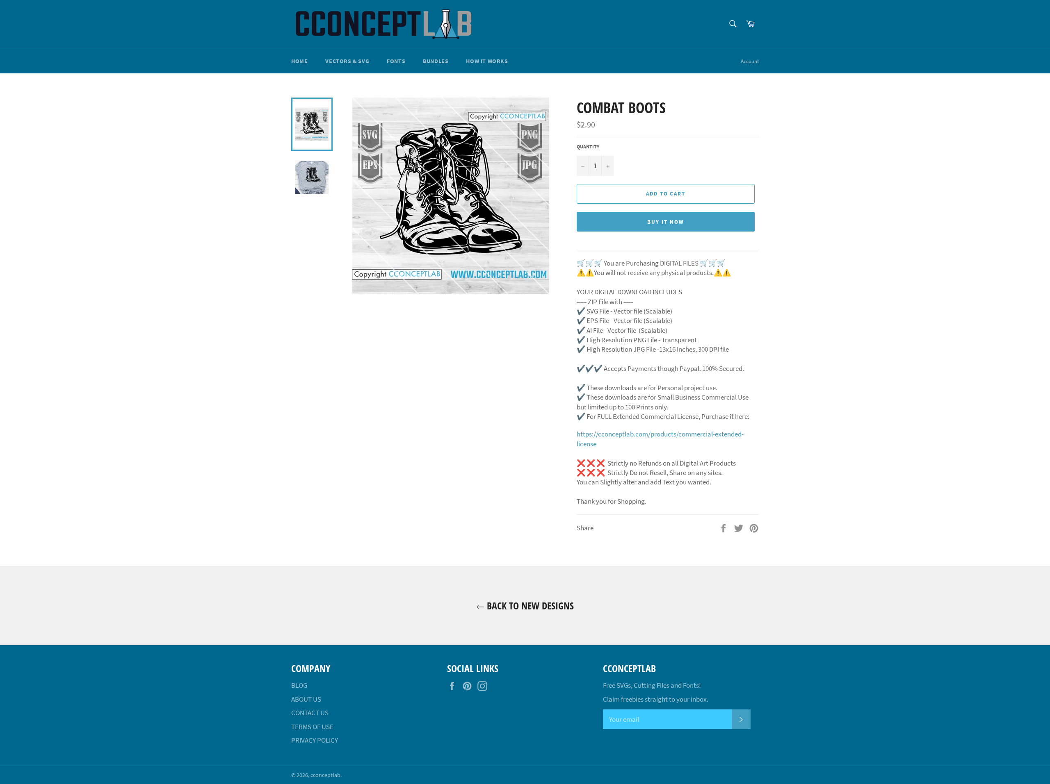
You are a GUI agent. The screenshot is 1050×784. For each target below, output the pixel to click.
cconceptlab (325, 775)
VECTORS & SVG (347, 61)
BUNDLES (435, 61)
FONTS (396, 61)
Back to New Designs (529, 605)
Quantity (588, 146)
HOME (299, 61)
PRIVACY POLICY (314, 740)
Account (750, 61)
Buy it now (665, 221)
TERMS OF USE (312, 726)
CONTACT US (310, 712)
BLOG (299, 685)
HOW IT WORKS (487, 61)
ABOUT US (306, 699)
